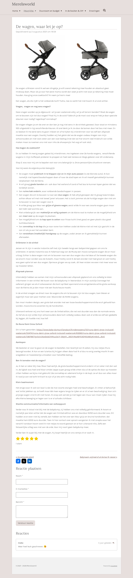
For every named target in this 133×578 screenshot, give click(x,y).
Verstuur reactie (25, 523)
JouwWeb (114, 566)
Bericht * (20, 502)
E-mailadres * (22, 489)
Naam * (19, 476)
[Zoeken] (104, 10)
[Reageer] (113, 543)
